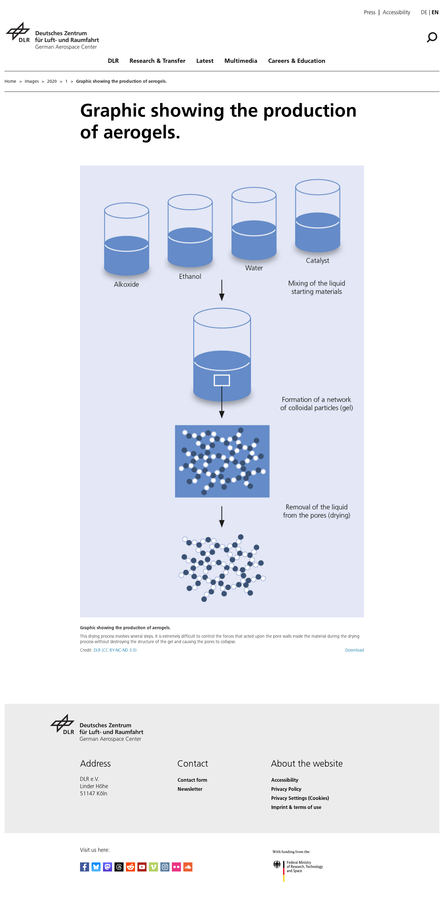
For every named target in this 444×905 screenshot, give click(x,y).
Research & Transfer (157, 60)
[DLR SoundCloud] (187, 869)
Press (369, 12)
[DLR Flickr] (176, 869)
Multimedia (240, 60)
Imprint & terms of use (296, 807)
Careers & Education (296, 60)
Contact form (192, 780)
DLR (113, 60)
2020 (52, 81)
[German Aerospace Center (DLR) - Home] (54, 36)
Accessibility (396, 12)
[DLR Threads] (119, 869)
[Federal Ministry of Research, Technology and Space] (306, 887)
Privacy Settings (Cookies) (300, 798)
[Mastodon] (107, 869)
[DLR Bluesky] (96, 869)
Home (10, 81)
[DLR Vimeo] (153, 869)
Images (32, 81)
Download (354, 650)
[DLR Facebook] (84, 869)
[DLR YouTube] (141, 869)
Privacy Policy (286, 789)
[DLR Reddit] (130, 869)
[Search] (432, 37)
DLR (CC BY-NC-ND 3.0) (115, 650)
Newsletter (190, 789)
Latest (205, 60)
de (424, 12)
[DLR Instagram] (164, 869)
